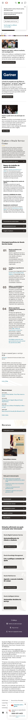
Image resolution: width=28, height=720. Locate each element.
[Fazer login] (22, 3)
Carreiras (4, 705)
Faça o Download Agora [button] (7, 96)
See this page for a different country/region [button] (10, 26)
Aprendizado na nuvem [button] (9, 508)
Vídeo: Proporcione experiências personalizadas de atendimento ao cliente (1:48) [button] (14, 480)
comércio (18, 330)
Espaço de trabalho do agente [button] (10, 161)
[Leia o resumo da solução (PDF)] (14, 45)
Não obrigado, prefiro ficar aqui (11, 21)
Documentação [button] (7, 499)
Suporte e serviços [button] (8, 513)
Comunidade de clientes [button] (9, 503)
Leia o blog (5, 381)
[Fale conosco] (25, 3)
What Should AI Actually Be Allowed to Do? (13, 411)
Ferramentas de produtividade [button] (11, 221)
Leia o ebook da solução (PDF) (9, 62)
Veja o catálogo (6, 130)
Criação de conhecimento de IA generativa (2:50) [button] (12, 487)
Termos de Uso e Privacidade (17, 700)
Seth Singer (4, 357)
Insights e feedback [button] (8, 230)
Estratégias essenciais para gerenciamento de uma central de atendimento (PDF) (17, 341)
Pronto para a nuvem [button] (8, 430)
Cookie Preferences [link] (6, 702)
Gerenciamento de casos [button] (9, 226)
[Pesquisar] (16, 3)
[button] (3, 3)
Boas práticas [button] (6, 517)
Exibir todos (5, 415)
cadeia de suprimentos (14, 329)
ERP (13, 328)
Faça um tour (15, 627)
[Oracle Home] (6, 3)
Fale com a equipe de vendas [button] (15, 631)
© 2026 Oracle (5, 700)
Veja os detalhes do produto (10, 546)
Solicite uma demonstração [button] (15, 623)
